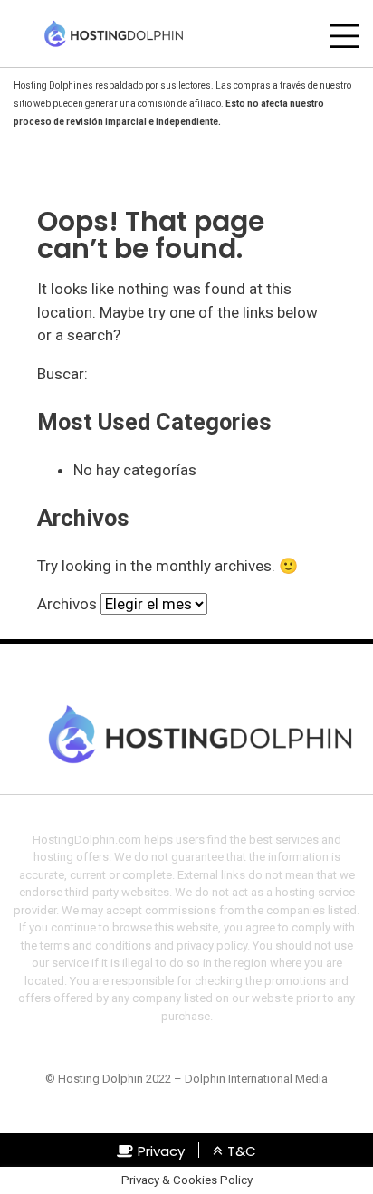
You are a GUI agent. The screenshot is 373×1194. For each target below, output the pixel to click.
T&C (241, 1151)
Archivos (67, 604)
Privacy (161, 1151)
